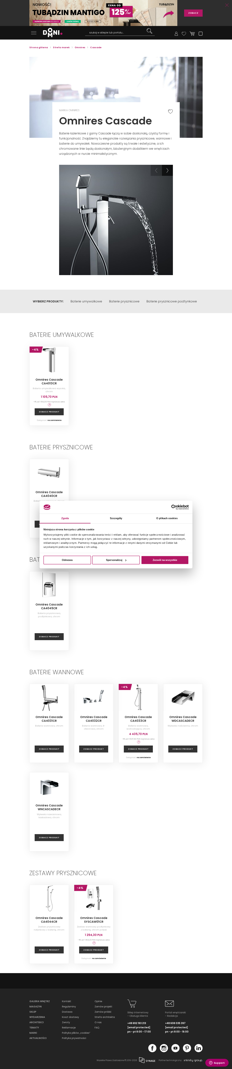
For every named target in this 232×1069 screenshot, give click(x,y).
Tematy (34, 1027)
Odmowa (67, 560)
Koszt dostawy (70, 1017)
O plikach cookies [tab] (167, 518)
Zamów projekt (103, 1006)
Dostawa (67, 1012)
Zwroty (66, 1022)
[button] (156, 170)
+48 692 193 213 (136, 1023)
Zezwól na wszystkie (165, 560)
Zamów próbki (103, 1012)
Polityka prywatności (74, 1038)
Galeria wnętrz (39, 1001)
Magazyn (35, 1006)
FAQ (97, 1027)
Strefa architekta (105, 1017)
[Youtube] (175, 1051)
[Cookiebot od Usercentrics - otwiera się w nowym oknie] (174, 507)
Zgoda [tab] (65, 518)
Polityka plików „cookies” (76, 1033)
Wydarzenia (37, 1017)
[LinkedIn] (198, 1051)
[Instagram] (164, 1051)
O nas (98, 1022)
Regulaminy (69, 1006)
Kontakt (66, 1001)
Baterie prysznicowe (124, 301)
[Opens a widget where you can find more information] (217, 1063)
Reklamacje (69, 1027)
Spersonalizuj (114, 560)
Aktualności (38, 1038)
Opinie (98, 1001)
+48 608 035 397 (175, 1023)
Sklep (32, 1012)
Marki (33, 1033)
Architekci (36, 1022)
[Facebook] (152, 1051)
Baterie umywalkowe (86, 301)
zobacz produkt (49, 411)
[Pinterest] (187, 1051)
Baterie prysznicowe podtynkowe (171, 301)
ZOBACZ (193, 13)
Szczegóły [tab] (116, 518)
